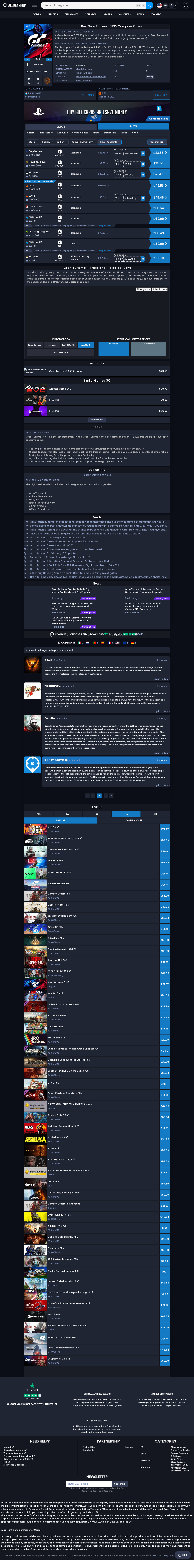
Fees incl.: (155, 141)
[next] (49, 59)
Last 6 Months (68, 345)
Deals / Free (177, 1458)
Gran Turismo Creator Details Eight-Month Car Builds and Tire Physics (72, 591)
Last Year (52, 345)
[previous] (27, 59)
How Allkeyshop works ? (15, 1450)
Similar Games (80, 132)
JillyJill (48, 659)
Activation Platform (82, 141)
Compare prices (105, 225)
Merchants (88, 1450)
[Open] (34, 5)
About (96, 132)
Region (46, 141)
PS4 (147, 65)
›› (111, 795)
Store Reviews (178, 1462)
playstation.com (84, 69)
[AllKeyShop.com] (14, 5)
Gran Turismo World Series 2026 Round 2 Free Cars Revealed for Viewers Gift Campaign (143, 606)
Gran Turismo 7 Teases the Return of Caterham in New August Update (145, 591)
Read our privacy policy (163, 1555)
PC (141, 1447)
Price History (46, 132)
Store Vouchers (178, 1447)
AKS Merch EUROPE (180, 1470)
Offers (30, 132)
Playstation (146, 1460)
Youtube (129, 1447)
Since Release (34, 345)
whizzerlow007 (53, 685)
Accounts (62, 132)
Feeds (124, 132)
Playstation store (84, 80)
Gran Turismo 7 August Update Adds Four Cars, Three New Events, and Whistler (72, 606)
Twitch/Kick (89, 1447)
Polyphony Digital (84, 73)
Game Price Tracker (180, 1450)
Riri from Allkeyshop (56, 759)
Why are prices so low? (14, 1453)
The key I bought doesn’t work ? (19, 1456)
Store (32, 141)
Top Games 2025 (179, 1464)
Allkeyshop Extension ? (14, 1464)
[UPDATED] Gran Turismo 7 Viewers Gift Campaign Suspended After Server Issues (71, 620)
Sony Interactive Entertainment (91, 76)
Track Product (60, 352)
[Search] (149, 5)
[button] (186, 5)
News (135, 132)
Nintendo (145, 1467)
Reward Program (179, 1453)
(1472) (141, 634)
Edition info (110, 132)
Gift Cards (176, 1456)
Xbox (143, 1453)
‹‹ (87, 795)
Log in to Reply (162, 679)
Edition (60, 141)
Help (184, 1555)
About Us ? (8, 1447)
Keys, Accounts (108, 141)
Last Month (86, 345)
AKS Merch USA (178, 1467)
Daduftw (50, 718)
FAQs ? (6, 1462)
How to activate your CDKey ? (18, 1458)
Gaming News (88, 598)
